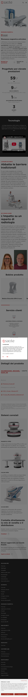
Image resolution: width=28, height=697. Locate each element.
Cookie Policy (24, 680)
